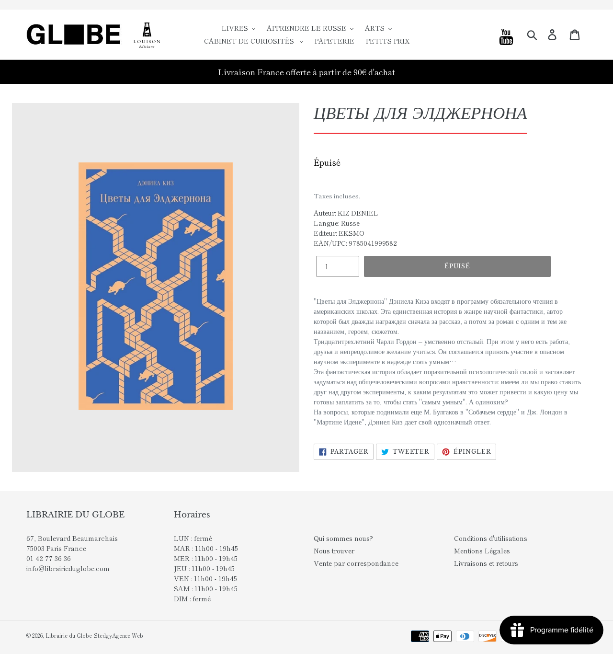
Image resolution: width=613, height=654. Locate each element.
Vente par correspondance (356, 563)
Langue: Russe (337, 223)
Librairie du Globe (68, 635)
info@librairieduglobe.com (68, 568)
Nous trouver (334, 550)
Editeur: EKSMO (339, 233)
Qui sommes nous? (343, 538)
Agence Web (127, 635)
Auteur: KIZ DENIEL (346, 213)
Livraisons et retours (486, 563)
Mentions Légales (482, 550)
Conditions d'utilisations (490, 538)
